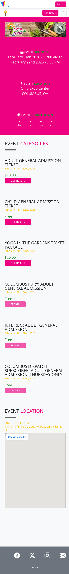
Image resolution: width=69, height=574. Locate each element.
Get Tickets (50, 12)
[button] (11, 4)
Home (35, 567)
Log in (60, 4)
